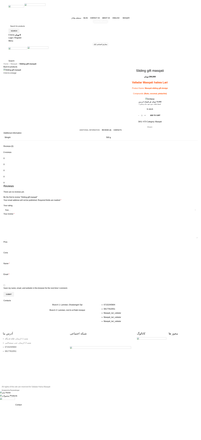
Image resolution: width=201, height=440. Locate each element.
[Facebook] (79, 340)
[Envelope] (92, 340)
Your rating (7, 205)
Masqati (14, 64)
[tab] (89, 130)
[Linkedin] (85, 340)
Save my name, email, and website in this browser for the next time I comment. (35, 288)
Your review (8, 214)
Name (6, 263)
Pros (5, 242)
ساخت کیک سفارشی (100, 21)
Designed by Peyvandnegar (10, 390)
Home (6, 64)
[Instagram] (73, 340)
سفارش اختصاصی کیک (100, 44)
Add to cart (155, 115)
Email (6, 274)
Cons (5, 253)
